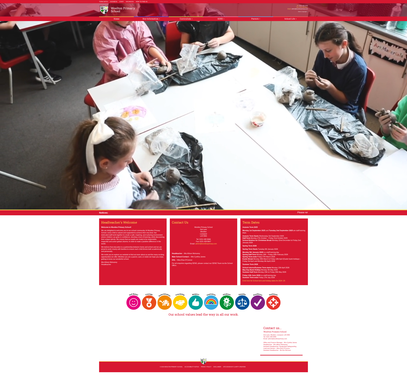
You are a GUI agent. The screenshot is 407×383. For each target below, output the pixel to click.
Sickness (113, 1)
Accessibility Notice (192, 366)
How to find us (141, 1)
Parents (255, 18)
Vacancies (130, 1)
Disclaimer (217, 366)
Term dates (103, 1)
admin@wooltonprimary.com (299, 9)
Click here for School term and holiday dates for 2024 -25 (264, 281)
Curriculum (185, 18)
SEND (220, 18)
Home (116, 18)
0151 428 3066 (303, 5)
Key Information (151, 18)
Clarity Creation (239, 366)
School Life (289, 18)
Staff (121, 1)
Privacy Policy (206, 366)
